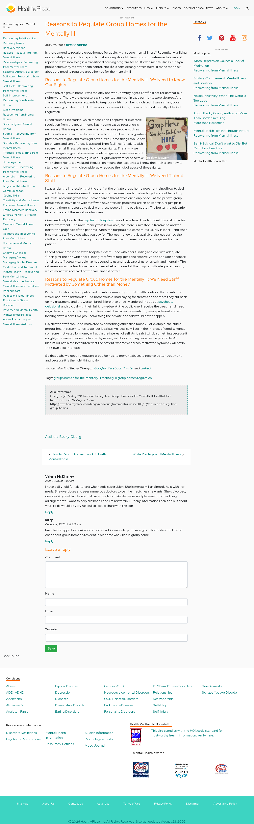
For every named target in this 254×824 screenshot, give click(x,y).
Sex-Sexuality (212, 686)
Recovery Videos (14, 48)
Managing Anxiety (14, 257)
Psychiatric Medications (23, 739)
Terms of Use (131, 803)
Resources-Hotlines (59, 744)
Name (49, 593)
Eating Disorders (67, 711)
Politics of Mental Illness (18, 295)
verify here (205, 735)
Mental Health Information (55, 735)
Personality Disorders (119, 711)
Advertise (103, 803)
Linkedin (146, 368)
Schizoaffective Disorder (220, 692)
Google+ (100, 368)
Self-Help (160, 705)
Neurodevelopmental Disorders (127, 692)
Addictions (14, 699)
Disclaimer (193, 803)
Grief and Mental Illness (18, 224)
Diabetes (61, 699)
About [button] (220, 8)
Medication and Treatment (20, 267)
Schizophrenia (163, 699)
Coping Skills (11, 195)
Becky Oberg (76, 45)
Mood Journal (95, 745)
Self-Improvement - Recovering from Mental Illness (18, 100)
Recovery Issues (13, 43)
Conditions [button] (113, 8)
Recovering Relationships (19, 38)
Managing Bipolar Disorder (20, 262)
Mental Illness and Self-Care (21, 286)
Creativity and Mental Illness (21, 200)
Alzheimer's (14, 705)
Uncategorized (12, 162)
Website (51, 629)
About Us (48, 803)
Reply (49, 512)
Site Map (22, 803)
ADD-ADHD (15, 692)
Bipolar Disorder (67, 686)
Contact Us (75, 803)
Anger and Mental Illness (19, 186)
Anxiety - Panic (17, 711)
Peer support (11, 291)
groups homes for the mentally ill (77, 378)
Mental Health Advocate (19, 281)
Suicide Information (99, 733)
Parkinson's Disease (118, 705)
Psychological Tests (198, 8)
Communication (13, 191)
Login (236, 8)
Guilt (6, 229)
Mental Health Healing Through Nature (221, 131)
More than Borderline (208, 123)
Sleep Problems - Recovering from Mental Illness (18, 114)
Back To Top (11, 656)
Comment (52, 557)
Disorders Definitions (21, 733)
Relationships (162, 692)
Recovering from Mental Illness (215, 70)
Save (51, 648)
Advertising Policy (225, 803)
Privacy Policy (163, 803)
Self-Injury (160, 711)
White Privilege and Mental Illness (157, 454)
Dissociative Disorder (70, 705)
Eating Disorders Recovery (20, 210)
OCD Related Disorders (121, 699)
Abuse (10, 686)
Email (49, 611)
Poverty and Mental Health (20, 310)
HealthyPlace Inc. (93, 821)
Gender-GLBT (115, 686)
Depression (63, 692)
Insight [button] (161, 8)
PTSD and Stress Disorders (172, 686)
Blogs (176, 8)
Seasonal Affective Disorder (21, 71)
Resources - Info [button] (139, 8)
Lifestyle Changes (14, 252)
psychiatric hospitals (98, 220)
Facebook (115, 368)
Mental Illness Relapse (17, 314)
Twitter (128, 368)
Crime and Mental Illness (19, 205)
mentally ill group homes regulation (126, 378)
